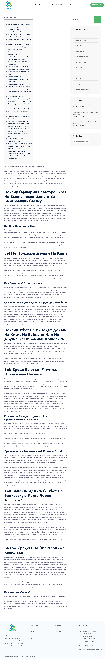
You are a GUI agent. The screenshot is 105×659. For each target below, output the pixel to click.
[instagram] (93, 656)
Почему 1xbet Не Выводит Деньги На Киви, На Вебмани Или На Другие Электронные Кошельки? (19, 47)
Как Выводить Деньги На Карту (18, 121)
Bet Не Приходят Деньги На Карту (19, 34)
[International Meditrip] (9, 5)
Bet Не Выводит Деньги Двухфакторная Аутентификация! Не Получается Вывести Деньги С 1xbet (20, 99)
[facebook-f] (84, 656)
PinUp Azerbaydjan (81, 62)
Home (30, 5)
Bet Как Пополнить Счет (15, 32)
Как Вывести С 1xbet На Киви (17, 37)
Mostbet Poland (80, 51)
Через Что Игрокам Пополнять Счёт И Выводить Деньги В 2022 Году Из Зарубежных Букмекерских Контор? (19, 89)
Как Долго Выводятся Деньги (17, 84)
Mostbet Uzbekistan (81, 56)
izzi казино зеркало (81, 141)
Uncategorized (79, 84)
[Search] (97, 19)
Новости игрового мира (82, 89)
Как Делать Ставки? (14, 76)
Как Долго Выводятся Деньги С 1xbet (19, 94)
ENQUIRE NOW (97, 5)
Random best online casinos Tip (82, 105)
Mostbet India (79, 46)
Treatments (48, 5)
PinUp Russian (79, 73)
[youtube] (97, 656)
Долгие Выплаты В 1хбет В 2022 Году (20, 143)
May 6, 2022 (13, 17)
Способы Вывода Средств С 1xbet (18, 126)
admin (6, 17)
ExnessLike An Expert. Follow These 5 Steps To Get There (85, 113)
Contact (33, 638)
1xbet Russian (79, 35)
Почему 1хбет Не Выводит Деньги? (19, 124)
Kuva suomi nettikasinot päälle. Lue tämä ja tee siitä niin (85, 122)
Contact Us (74, 5)
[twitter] (88, 656)
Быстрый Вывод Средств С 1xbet (18, 109)
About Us (38, 5)
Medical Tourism (60, 5)
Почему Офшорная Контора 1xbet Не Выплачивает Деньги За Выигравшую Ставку (19, 27)
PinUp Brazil (78, 67)
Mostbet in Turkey (80, 40)
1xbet (34, 268)
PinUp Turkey (79, 78)
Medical (58, 631)
